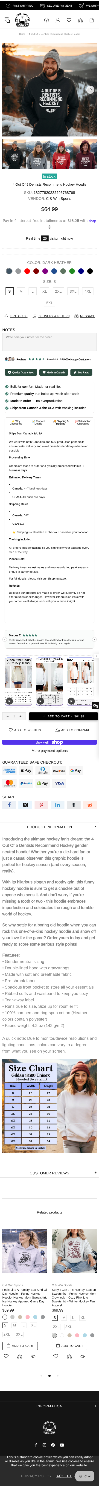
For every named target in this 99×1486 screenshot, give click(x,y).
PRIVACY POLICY (36, 1476)
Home (22, 34)
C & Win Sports (22, 20)
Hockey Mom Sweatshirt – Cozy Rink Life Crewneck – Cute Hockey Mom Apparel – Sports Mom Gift (23, 1295)
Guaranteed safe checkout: (32, 762)
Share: (9, 797)
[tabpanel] (25, 1294)
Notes (8, 330)
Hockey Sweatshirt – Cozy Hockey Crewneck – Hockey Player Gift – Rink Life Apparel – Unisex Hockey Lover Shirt (73, 1295)
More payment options (50, 751)
